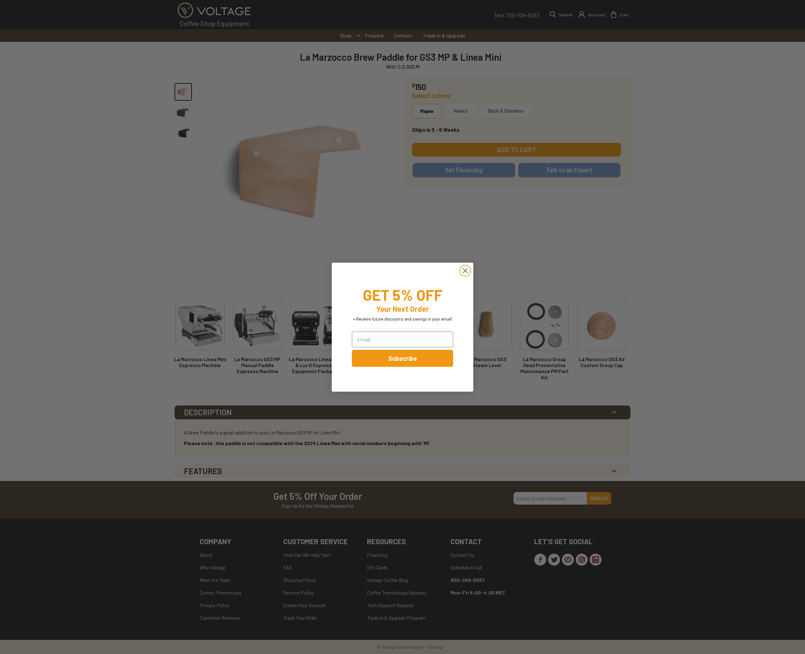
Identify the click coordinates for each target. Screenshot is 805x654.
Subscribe (402, 358)
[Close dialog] (465, 270)
